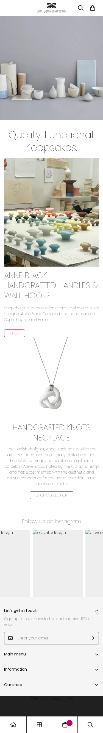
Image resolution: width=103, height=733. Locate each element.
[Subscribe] (93, 638)
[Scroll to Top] (93, 703)
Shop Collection (52, 495)
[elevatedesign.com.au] (52, 8)
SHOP (14, 333)
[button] (92, 8)
